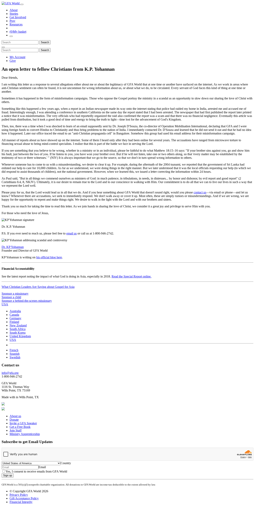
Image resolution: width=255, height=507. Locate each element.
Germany (15, 318)
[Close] (3, 47)
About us (15, 416)
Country (66, 463)
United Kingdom (20, 336)
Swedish (15, 357)
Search (45, 42)
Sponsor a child (11, 297)
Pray (12, 21)
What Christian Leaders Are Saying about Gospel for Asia (38, 286)
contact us (200, 192)
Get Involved (18, 17)
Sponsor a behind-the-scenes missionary (27, 300)
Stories (14, 13)
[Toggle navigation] (22, 4)
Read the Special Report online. (131, 276)
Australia (15, 311)
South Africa (18, 329)
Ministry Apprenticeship (25, 434)
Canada (14, 314)
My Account (17, 57)
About (14, 10)
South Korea (18, 332)
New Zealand (18, 325)
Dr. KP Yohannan (13, 247)
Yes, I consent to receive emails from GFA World (36, 471)
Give (13, 60)
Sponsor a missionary (15, 293)
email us (71, 233)
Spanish (15, 353)
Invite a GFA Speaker (23, 423)
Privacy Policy (19, 494)
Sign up (7, 475)
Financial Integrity (21, 502)
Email (42, 467)
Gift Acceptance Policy (24, 498)
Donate (14, 419)
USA (13, 339)
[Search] (11, 36)
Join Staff (16, 430)
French (14, 350)
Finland (14, 322)
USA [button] (5, 304)
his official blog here (49, 257)
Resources (16, 24)
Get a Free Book (20, 427)
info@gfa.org (10, 373)
